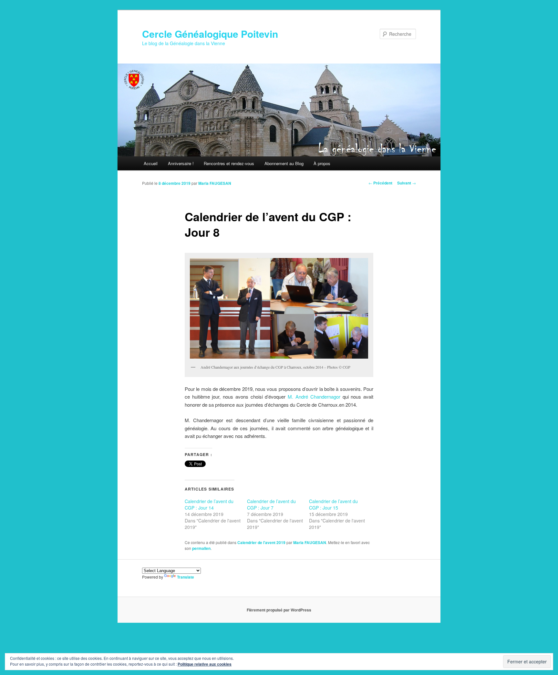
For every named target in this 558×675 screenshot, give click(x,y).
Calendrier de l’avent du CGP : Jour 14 (209, 504)
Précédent (380, 183)
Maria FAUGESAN (214, 183)
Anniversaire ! (181, 163)
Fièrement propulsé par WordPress (279, 610)
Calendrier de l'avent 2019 (261, 542)
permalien (201, 548)
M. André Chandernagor (314, 396)
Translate (185, 577)
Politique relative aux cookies (205, 664)
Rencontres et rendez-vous (229, 163)
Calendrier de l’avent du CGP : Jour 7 (271, 504)
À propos (322, 163)
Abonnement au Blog (284, 163)
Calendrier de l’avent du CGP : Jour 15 (333, 504)
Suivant (406, 183)
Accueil (151, 163)
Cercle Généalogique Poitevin (210, 34)
